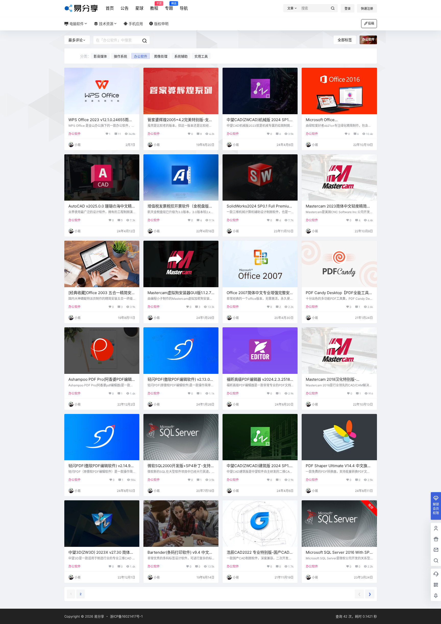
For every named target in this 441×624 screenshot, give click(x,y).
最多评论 (75, 40)
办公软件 (140, 56)
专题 (169, 6)
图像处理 (160, 56)
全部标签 (345, 40)
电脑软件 (76, 23)
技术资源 (105, 23)
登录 (348, 8)
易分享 (98, 616)
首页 (110, 8)
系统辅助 (181, 56)
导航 (184, 8)
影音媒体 (100, 56)
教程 (154, 6)
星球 (139, 8)
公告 (124, 8)
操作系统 (120, 56)
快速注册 (367, 8)
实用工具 (201, 56)
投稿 (371, 23)
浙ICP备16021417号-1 (126, 616)
